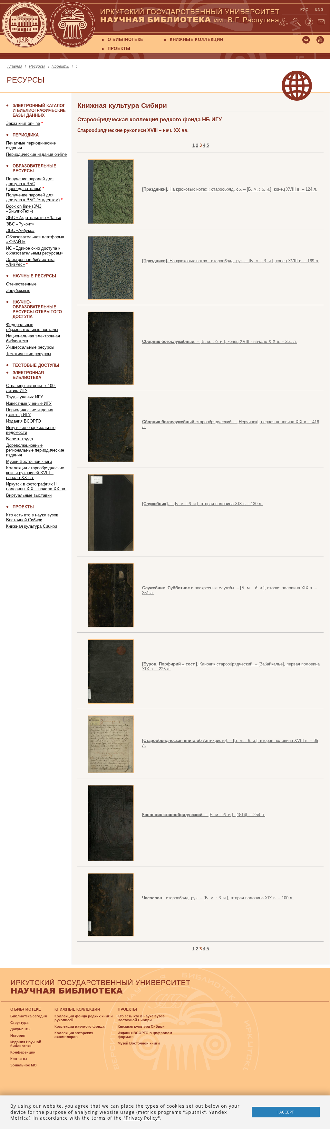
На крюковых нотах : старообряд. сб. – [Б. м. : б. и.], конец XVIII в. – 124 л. (229, 189)
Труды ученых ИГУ (24, 397)
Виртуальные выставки (29, 495)
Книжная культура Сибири (31, 526)
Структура (19, 1022)
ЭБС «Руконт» (20, 224)
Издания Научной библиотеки (25, 1044)
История (17, 1035)
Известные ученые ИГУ (29, 403)
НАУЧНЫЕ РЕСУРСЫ (34, 276)
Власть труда (19, 438)
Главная (14, 66)
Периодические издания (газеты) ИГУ (29, 412)
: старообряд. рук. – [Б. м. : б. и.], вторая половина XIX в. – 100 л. (218, 897)
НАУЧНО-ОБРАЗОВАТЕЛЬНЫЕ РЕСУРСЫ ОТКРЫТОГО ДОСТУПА (37, 309)
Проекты (60, 66)
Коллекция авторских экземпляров (73, 1035)
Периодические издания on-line (36, 154)
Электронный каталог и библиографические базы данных (39, 110)
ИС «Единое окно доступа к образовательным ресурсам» (34, 250)
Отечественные (21, 284)
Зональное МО (23, 1065)
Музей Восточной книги (29, 461)
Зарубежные (18, 290)
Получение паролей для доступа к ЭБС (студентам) (33, 197)
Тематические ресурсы (28, 353)
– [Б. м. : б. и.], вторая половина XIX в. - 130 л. (202, 503)
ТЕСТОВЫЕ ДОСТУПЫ (36, 365)
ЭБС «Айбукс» (20, 230)
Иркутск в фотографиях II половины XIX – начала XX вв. (36, 486)
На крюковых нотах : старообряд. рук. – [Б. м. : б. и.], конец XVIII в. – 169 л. (230, 260)
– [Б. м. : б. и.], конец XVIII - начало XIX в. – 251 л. (219, 341)
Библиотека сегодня (28, 1016)
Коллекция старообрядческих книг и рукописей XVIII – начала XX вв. (35, 472)
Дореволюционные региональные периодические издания (35, 450)
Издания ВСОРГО (23, 421)
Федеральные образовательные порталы (32, 327)
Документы (20, 1029)
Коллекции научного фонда (79, 1026)
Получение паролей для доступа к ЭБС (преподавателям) (29, 183)
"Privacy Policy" (141, 1118)
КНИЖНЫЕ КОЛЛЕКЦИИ (196, 39)
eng (319, 9)
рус (304, 9)
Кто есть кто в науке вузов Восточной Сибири (32, 517)
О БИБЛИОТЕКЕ (125, 39)
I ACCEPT (285, 1112)
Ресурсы (37, 66)
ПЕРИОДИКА (26, 135)
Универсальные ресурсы (30, 347)
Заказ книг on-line (23, 123)
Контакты (18, 1059)
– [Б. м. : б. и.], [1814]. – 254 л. (203, 814)
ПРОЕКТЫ (119, 48)
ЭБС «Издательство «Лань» (33, 217)
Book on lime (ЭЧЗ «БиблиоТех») (24, 209)
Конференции (22, 1052)
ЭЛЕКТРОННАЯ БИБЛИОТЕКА (28, 375)
